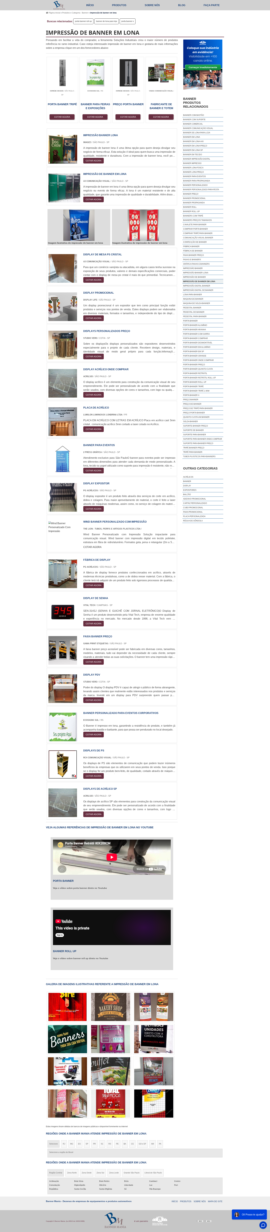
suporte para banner (194, 435)
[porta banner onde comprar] (110, 1103)
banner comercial (193, 124)
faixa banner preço (193, 255)
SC (102, 1144)
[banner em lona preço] (153, 1007)
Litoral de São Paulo (153, 1173)
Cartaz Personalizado (195, 503)
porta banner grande (194, 356)
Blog (181, 5)
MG (71, 1144)
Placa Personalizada (194, 516)
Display (187, 486)
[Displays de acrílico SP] (62, 815)
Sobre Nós (152, 5)
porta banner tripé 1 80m (196, 391)
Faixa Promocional (193, 512)
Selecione (53, 1144)
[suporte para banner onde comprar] (153, 1103)
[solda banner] (67, 1039)
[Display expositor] (62, 509)
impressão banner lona (195, 273)
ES (79, 1144)
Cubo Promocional (193, 508)
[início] (59, 5)
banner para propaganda (196, 181)
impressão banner (193, 268)
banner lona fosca (193, 168)
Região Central (55, 1173)
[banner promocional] (153, 1071)
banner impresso (192, 163)
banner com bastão (193, 115)
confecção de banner (195, 242)
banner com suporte (194, 119)
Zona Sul (100, 1173)
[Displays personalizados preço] (62, 357)
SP (87, 1144)
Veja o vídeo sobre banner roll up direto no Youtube (80, 958)
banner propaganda (194, 203)
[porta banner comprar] (67, 1007)
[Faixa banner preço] (62, 662)
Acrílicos (188, 477)
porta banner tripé (193, 386)
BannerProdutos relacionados (195, 102)
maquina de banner (193, 299)
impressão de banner (194, 277)
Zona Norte (72, 1173)
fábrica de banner (193, 251)
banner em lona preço (195, 146)
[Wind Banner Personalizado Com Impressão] (64, 531)
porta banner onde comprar (198, 360)
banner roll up (191, 211)
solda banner (190, 421)
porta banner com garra (196, 334)
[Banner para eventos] (62, 471)
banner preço (190, 194)
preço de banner (192, 404)
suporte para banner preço (198, 443)
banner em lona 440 (193, 141)
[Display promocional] (62, 319)
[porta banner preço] (67, 1071)
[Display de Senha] (62, 624)
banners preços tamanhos (197, 220)
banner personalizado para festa (201, 189)
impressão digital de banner (198, 290)
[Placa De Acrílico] (62, 434)
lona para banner (192, 295)
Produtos (119, 5)
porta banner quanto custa (198, 369)
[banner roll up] (110, 1007)
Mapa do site (215, 1201)
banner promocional (194, 198)
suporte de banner (193, 430)
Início (90, 5)
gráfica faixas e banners (196, 264)
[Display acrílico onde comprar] (62, 395)
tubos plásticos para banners (199, 456)
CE (132, 1144)
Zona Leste (114, 1173)
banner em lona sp (193, 150)
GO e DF (142, 1144)
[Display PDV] (62, 701)
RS (109, 1144)
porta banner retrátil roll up (199, 378)
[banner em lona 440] (67, 1103)
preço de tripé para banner (198, 408)
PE (117, 1144)
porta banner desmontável (197, 343)
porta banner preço (194, 365)
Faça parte (212, 5)
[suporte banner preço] (110, 1071)
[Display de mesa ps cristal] (62, 280)
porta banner (190, 321)
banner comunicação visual (198, 128)
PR (94, 1144)
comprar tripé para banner (197, 233)
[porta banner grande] (110, 1039)
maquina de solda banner (196, 303)
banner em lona (191, 137)
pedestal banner (192, 308)
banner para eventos (194, 176)
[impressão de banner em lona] (79, 225)
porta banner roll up (83, 21)
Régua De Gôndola (193, 521)
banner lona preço (193, 172)
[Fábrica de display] (62, 586)
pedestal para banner (195, 316)
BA (125, 1144)
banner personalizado (195, 185)
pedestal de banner (193, 312)
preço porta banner (194, 413)
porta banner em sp (193, 351)
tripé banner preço (193, 448)
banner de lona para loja (106, 21)
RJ (64, 1144)
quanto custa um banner (196, 417)
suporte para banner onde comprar (202, 439)
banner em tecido (192, 154)
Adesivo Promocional (194, 499)
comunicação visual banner (198, 238)
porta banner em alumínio (196, 347)
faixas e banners (192, 259)
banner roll (190, 207)
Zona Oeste (87, 1173)
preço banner (190, 400)
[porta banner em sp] (153, 1039)
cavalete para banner (194, 224)
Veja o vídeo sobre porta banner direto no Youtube (80, 888)
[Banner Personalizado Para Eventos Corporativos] (62, 739)
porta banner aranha (194, 330)
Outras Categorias (200, 468)
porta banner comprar (195, 338)
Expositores (189, 490)
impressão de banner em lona (199, 281)
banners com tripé (193, 216)
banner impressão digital (196, 159)
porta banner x (127, 21)
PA (160, 1144)
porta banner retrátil (195, 373)
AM (152, 1144)
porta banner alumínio (195, 325)
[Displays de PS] (62, 776)
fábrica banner (191, 246)
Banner (187, 481)
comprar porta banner (195, 229)
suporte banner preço (195, 426)
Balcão (187, 494)
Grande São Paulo (132, 1173)
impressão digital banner (196, 286)
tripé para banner (192, 452)
